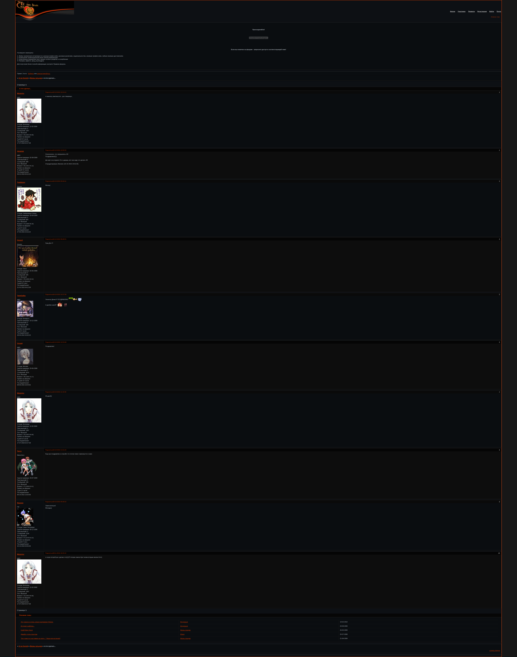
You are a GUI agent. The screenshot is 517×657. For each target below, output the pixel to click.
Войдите (31, 73)
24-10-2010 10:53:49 (59, 342)
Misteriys (20, 93)
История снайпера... (28, 626)
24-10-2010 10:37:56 (59, 294)
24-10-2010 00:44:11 (59, 181)
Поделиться (49, 92)
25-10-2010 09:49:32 (59, 501)
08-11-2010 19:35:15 (59, 553)
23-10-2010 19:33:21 (59, 92)
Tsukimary (21, 182)
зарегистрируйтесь (43, 73)
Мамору (20, 503)
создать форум (494, 650)
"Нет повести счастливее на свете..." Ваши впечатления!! (40, 638)
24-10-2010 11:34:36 (59, 392)
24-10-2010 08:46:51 (59, 239)
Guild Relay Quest (27, 630)
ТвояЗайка (21, 296)
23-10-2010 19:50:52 (59, 150)
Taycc (19, 451)
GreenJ (20, 240)
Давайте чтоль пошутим (29, 634)
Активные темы (495, 17)
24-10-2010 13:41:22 (59, 450)
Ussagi (19, 343)
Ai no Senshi (23, 78)
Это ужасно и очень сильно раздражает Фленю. (37, 622)
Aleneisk (20, 151)
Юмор (182, 634)
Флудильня (184, 622)
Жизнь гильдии (36, 78)
